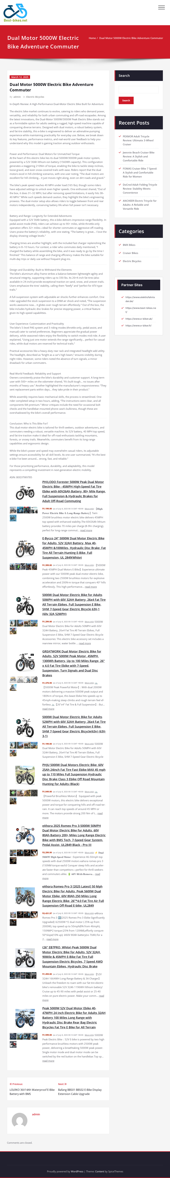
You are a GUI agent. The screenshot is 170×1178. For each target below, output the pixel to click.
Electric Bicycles (35, 96)
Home (92, 38)
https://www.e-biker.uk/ (139, 318)
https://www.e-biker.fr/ (138, 325)
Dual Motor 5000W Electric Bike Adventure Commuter (131, 38)
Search (124, 75)
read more (86, 530)
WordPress (77, 1171)
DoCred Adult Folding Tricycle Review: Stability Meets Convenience (140, 188)
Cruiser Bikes (130, 253)
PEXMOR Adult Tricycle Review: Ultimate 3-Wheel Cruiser (138, 140)
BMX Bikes (129, 244)
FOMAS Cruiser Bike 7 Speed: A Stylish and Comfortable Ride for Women (140, 172)
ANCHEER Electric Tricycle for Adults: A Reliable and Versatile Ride (140, 204)
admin (17, 96)
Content (99, 1171)
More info (89, 508)
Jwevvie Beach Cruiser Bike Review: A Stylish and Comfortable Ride (139, 156)
